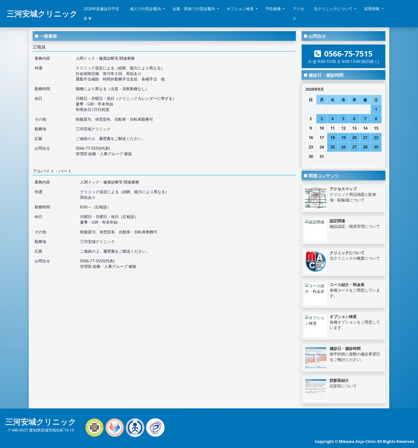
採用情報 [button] (372, 8)
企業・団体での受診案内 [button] (194, 8)
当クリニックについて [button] (333, 8)
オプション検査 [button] (241, 8)
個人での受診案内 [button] (146, 8)
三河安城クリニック (42, 13)
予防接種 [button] (273, 8)
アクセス (298, 13)
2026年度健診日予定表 (101, 13)
